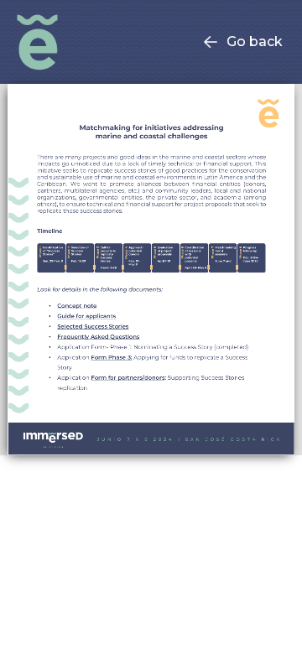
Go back (254, 41)
